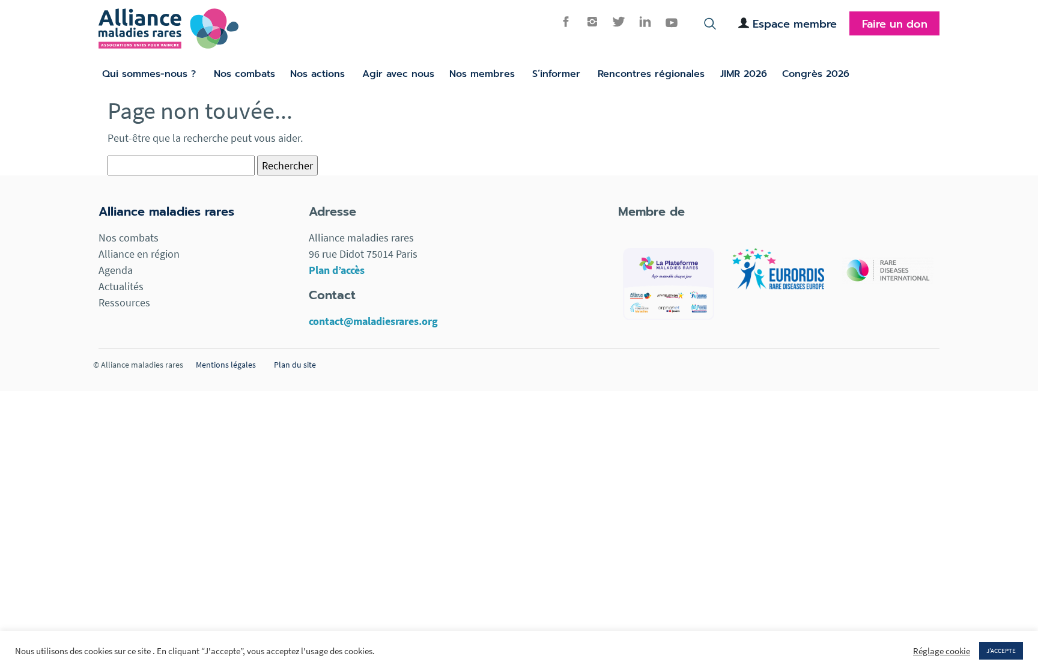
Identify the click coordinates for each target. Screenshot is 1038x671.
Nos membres (482, 74)
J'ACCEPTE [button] (1001, 650)
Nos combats (244, 74)
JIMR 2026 (743, 74)
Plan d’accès (337, 270)
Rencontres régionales (651, 74)
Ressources (124, 302)
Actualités (121, 286)
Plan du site (295, 364)
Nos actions (317, 74)
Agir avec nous (398, 74)
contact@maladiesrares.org (373, 321)
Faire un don (894, 24)
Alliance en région (139, 254)
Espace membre (794, 24)
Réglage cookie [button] (941, 651)
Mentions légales (226, 364)
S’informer (556, 74)
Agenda (116, 270)
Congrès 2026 (815, 74)
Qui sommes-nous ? (149, 74)
